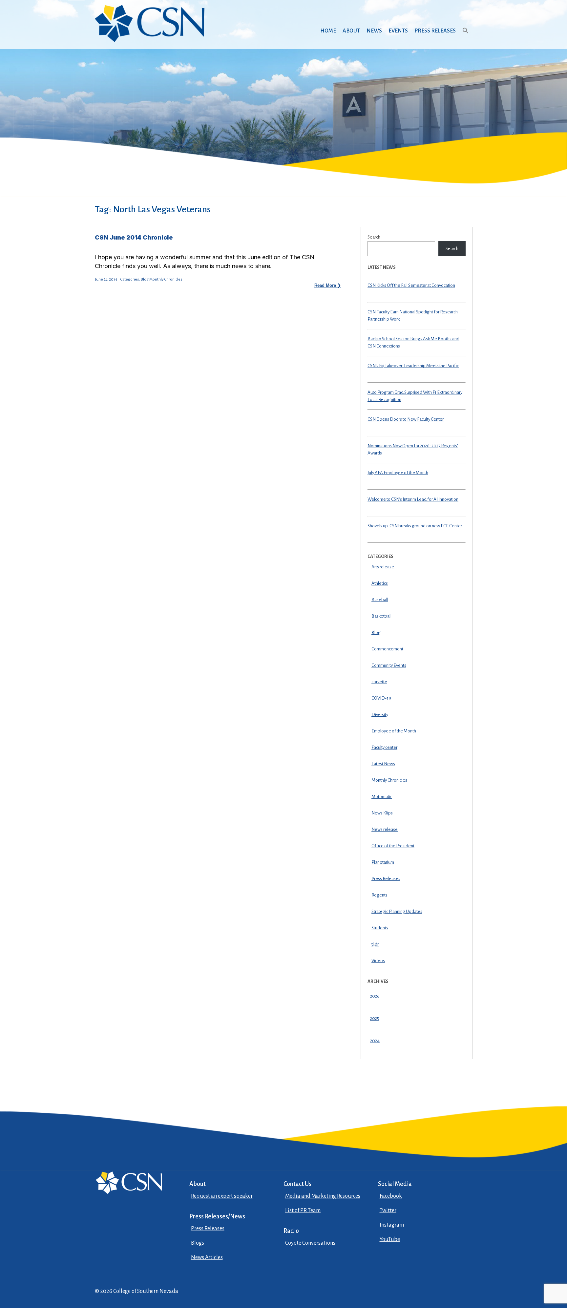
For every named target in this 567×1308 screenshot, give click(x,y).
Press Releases (435, 31)
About (351, 31)
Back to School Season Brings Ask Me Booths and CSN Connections (413, 342)
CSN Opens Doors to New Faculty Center (406, 419)
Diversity (379, 714)
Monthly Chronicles (389, 780)
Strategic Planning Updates (396, 911)
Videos (378, 960)
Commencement (387, 648)
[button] (466, 37)
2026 (375, 996)
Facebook (391, 1196)
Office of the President (392, 845)
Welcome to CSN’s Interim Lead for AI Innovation (413, 499)
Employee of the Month (393, 730)
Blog (376, 632)
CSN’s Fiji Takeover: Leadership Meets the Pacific (413, 365)
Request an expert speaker (222, 1196)
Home (328, 31)
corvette (379, 681)
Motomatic (381, 796)
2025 (374, 1018)
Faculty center (384, 747)
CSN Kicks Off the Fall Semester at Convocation (411, 285)
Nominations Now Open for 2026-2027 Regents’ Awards (413, 449)
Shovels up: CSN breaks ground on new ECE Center (415, 525)
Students (379, 927)
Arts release (382, 566)
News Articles (207, 1257)
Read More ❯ (327, 285)
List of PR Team (303, 1210)
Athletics (379, 583)
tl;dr (375, 944)
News (374, 31)
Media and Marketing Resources (322, 1196)
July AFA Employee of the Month (398, 472)
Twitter (388, 1210)
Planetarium (382, 862)
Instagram (392, 1225)
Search (374, 237)
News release (384, 829)
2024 (375, 1040)
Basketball (381, 616)
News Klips (382, 813)
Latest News (383, 763)
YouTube (390, 1239)
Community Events (388, 665)
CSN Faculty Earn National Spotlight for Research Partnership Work (413, 315)
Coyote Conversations (310, 1243)
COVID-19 (381, 698)
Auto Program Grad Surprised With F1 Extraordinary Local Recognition (415, 396)
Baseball (379, 599)
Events (398, 31)
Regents (379, 895)
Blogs (197, 1243)
